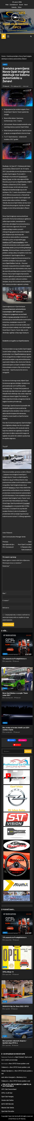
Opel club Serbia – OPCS (17, 25)
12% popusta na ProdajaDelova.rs (15, 659)
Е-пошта (6, 600)
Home (3, 56)
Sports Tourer (7, 179)
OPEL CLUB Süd (6, 1093)
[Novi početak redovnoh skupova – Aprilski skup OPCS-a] (17, 1026)
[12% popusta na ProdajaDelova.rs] (17, 644)
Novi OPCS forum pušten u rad (19, 1063)
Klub (7, 4)
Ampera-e (12, 487)
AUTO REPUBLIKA (7, 1104)
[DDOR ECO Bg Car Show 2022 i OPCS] (17, 992)
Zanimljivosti (14, 4)
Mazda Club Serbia (7, 1108)
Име (4, 593)
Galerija (14, 7)
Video (20, 7)
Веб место (6, 607)
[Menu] (8, 36)
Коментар (6, 566)
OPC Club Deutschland (8, 1089)
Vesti (26, 4)
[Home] (4, 36)
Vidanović (6, 86)
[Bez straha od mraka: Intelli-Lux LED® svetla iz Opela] (17, 713)
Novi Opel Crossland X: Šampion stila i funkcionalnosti (24, 545)
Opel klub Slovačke (7, 1111)
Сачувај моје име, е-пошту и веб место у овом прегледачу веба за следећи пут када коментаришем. (16, 617)
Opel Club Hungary (7, 1097)
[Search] (31, 36)
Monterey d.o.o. (22, 1077)
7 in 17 (11, 480)
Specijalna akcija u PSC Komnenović (8, 544)
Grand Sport (23, 176)
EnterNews (12, 1119)
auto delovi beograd (8, 1077)
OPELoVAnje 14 (8, 972)
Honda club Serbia (7, 1100)
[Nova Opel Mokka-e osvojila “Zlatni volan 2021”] (17, 679)
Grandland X (8, 506)
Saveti (21, 4)
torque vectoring (13, 317)
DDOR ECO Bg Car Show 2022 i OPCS (16, 1006)
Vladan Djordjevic (7, 1071)
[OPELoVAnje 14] (17, 957)
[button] (8, 36)
